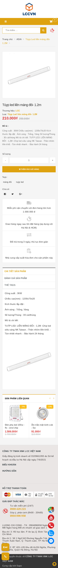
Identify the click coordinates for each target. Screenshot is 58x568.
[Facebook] (51, 541)
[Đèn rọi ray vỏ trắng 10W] (42, 413)
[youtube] (51, 518)
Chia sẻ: (6, 189)
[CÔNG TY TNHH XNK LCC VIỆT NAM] (29, 9)
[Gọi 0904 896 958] (5, 556)
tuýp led (20, 182)
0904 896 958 (18, 516)
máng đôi (7, 182)
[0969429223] (51, 525)
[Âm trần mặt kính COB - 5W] (16, 413)
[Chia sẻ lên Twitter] (13, 194)
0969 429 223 (18, 509)
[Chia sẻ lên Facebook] (5, 194)
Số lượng (6, 154)
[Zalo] (51, 533)
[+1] (20, 194)
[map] (51, 510)
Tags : (5, 177)
